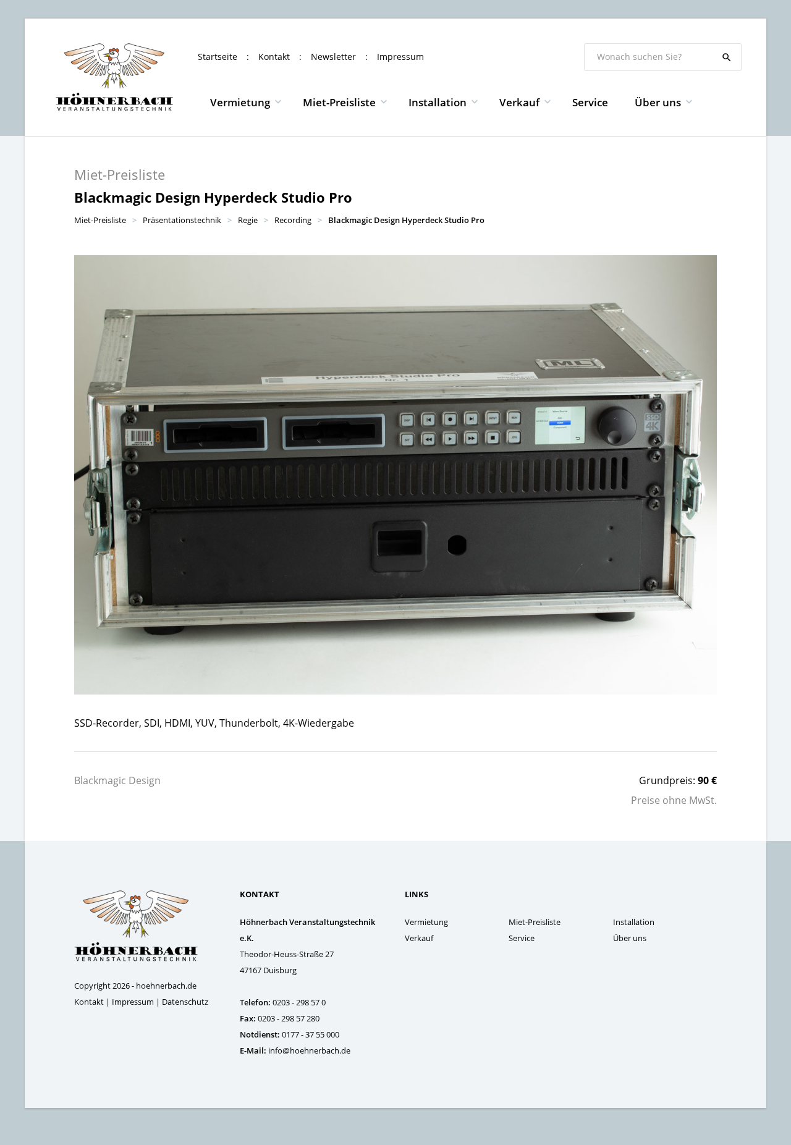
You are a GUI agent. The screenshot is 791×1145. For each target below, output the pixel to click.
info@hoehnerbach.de (309, 1050)
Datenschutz (185, 1001)
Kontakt (274, 56)
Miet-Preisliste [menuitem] (339, 102)
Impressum (400, 56)
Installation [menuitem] (437, 102)
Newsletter (333, 56)
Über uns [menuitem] (658, 102)
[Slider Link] (395, 475)
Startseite (217, 56)
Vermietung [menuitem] (240, 102)
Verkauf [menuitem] (519, 102)
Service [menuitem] (590, 102)
